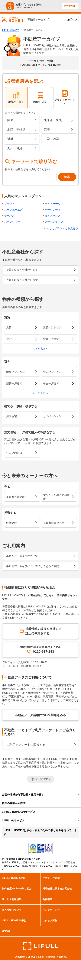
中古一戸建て (51, 383)
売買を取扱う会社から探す (22, 279)
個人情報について (11, 909)
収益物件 (11, 522)
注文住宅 (11, 416)
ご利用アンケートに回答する (25, 744)
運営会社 (7, 931)
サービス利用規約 (11, 899)
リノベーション (52, 416)
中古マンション (52, 371)
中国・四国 (51, 139)
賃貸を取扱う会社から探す (22, 269)
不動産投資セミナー (55, 522)
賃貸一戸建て (51, 339)
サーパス (9, 215)
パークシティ (52, 209)
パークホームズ (13, 209)
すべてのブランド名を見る (59, 228)
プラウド (9, 203)
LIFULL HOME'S (10, 30)
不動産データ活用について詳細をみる (40, 715)
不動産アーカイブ (38, 19)
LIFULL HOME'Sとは (14, 878)
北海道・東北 (53, 120)
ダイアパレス (52, 215)
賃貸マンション (52, 327)
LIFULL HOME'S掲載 (14, 920)
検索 (67, 177)
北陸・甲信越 (16, 129)
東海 (47, 129)
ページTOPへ (42, 779)
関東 (10, 120)
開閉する (75, 794)
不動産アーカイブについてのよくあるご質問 (32, 566)
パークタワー (12, 221)
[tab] (16, 97)
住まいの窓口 (14, 452)
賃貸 (8, 327)
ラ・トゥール (52, 203)
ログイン (71, 19)
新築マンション (15, 371)
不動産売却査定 (15, 496)
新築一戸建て (14, 383)
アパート (11, 339)
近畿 (10, 139)
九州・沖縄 (14, 148)
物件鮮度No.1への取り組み (17, 888)
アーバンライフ (54, 221)
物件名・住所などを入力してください (27, 169)
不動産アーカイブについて (22, 556)
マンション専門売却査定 (56, 496)
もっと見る (38, 348)
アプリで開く (70, 6)
